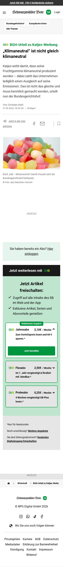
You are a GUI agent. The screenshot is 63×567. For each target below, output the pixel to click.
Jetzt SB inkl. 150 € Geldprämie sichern (31, 2)
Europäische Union (38, 23)
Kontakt (31, 549)
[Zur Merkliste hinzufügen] (57, 123)
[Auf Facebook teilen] (34, 123)
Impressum (46, 549)
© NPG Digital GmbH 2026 (31, 506)
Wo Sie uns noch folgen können (34, 525)
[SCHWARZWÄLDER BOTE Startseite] (31, 12)
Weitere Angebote (38, 431)
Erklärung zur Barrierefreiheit (40, 544)
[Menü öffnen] (4, 12)
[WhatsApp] (28, 516)
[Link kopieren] (27, 123)
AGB (37, 539)
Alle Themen (12, 29)
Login (57, 12)
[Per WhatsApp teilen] (49, 123)
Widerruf (31, 554)
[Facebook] (42, 516)
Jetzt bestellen (31, 351)
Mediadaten (12, 544)
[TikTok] (35, 516)
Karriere (27, 539)
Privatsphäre (12, 539)
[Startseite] (9, 483)
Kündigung (17, 549)
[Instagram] (21, 516)
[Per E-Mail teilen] (42, 123)
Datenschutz (51, 539)
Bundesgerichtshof (15, 23)
